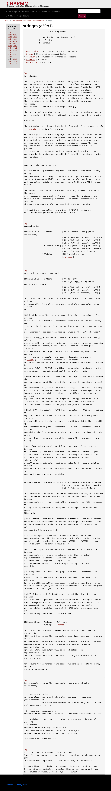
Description (32, 51)
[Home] (28, 4)
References (31, 62)
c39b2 (15, 59)
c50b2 (15, 35)
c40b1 (10, 57)
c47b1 (10, 41)
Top (25, 73)
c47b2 (15, 41)
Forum (26, 16)
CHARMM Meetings (14, 16)
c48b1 (10, 39)
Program (16, 11)
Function (30, 57)
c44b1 (10, 48)
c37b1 (10, 63)
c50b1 (10, 35)
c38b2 (15, 61)
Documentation (27, 11)
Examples (30, 60)
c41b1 (10, 54)
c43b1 (10, 50)
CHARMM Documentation (21, 20)
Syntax (29, 54)
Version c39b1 (38, 20)
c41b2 (15, 54)
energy (30, 360)
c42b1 (10, 52)
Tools (38, 11)
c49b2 (15, 37)
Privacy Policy (21, 784)
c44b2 (15, 48)
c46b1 (10, 43)
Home (8, 11)
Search (82, 16)
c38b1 (10, 61)
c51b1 (10, 32)
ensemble (31, 129)
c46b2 (15, 43)
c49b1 (10, 37)
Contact (10, 784)
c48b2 (15, 39)
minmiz (68, 257)
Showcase (46, 11)
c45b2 (15, 46)
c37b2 (15, 63)
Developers (56, 11)
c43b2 (15, 50)
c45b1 (10, 46)
